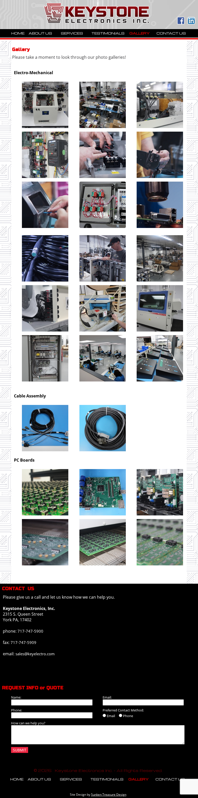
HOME (17, 33)
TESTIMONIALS (108, 33)
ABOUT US (40, 33)
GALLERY (139, 33)
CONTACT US (171, 33)
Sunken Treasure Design (108, 794)
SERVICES (72, 33)
